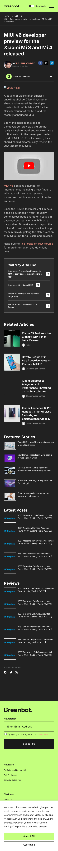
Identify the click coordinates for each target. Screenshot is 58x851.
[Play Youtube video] (29, 166)
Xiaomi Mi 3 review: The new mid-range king (23, 294)
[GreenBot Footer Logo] (18, 709)
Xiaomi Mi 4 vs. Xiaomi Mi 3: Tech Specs (23, 305)
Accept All (29, 836)
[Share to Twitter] (46, 63)
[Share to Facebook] (40, 63)
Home (6, 16)
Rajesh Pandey (25, 63)
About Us (8, 799)
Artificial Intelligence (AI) (15, 770)
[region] (29, 826)
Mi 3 (17, 16)
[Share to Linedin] (52, 63)
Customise (29, 844)
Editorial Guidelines (12, 780)
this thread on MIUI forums (37, 243)
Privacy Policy (42, 734)
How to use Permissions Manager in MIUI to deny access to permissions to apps (25, 274)
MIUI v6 (8, 185)
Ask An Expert (10, 775)
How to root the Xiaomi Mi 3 (20, 285)
